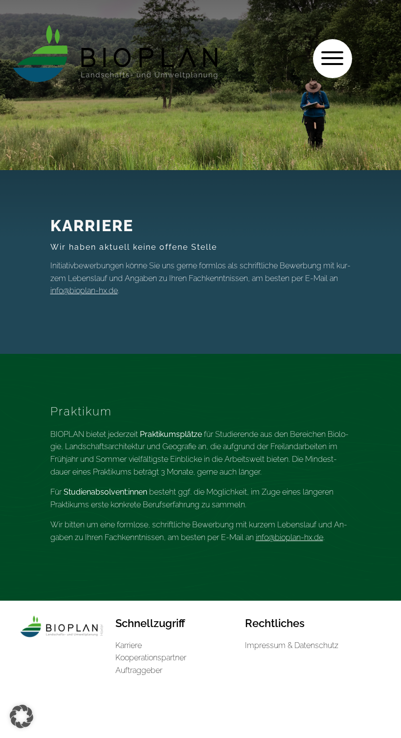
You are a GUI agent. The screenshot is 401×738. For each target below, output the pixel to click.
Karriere (128, 645)
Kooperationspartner (150, 657)
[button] (21, 716)
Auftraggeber (138, 670)
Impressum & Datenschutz (291, 645)
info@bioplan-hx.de (84, 290)
